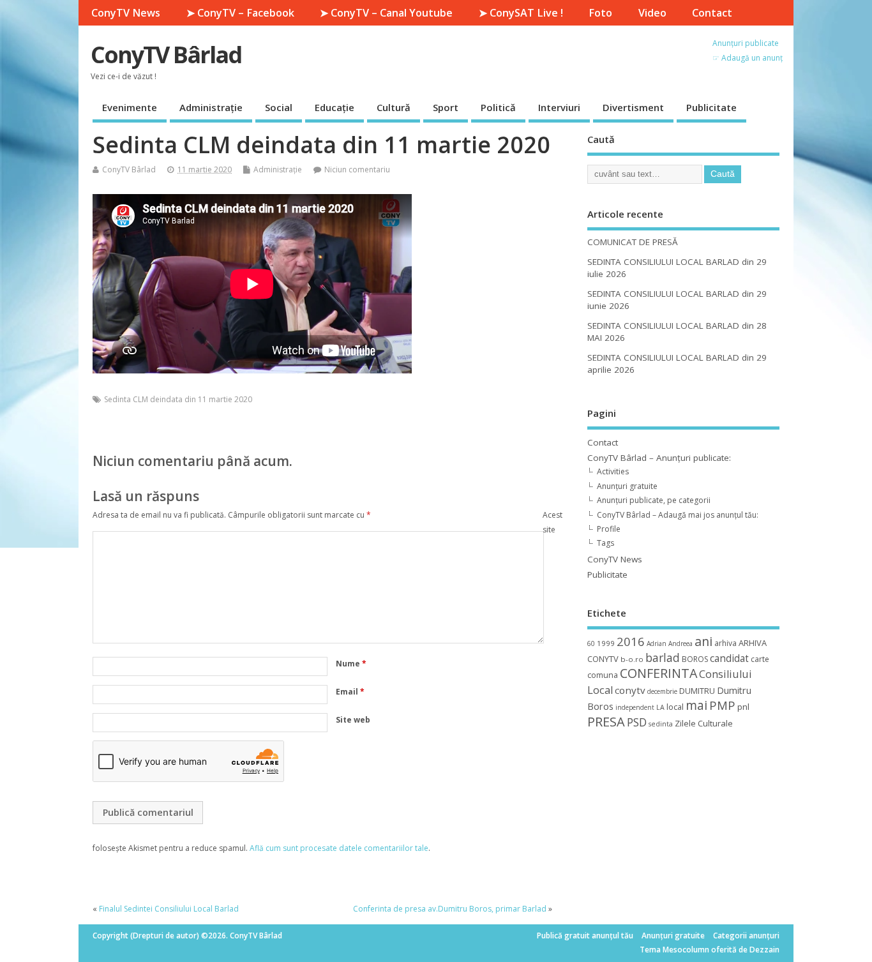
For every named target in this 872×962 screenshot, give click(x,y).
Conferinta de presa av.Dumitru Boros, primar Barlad (449, 908)
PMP (722, 705)
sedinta (661, 723)
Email (350, 691)
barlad (662, 657)
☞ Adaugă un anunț (747, 57)
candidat (729, 658)
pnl (743, 706)
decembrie (662, 691)
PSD (637, 722)
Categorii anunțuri (746, 935)
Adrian (656, 643)
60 (591, 643)
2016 (631, 641)
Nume (351, 663)
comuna (602, 675)
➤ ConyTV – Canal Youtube (386, 13)
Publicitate (711, 107)
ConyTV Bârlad (166, 54)
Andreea (680, 643)
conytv (630, 690)
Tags (605, 542)
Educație (334, 107)
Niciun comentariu (357, 169)
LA (660, 707)
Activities (613, 471)
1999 (606, 643)
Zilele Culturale (704, 723)
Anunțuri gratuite (627, 486)
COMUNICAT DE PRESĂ (632, 242)
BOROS (695, 659)
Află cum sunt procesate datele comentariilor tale (339, 848)
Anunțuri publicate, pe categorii (653, 500)
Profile (608, 528)
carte (760, 659)
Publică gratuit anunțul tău (585, 935)
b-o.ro (631, 659)
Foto (600, 13)
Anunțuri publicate (745, 43)
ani (703, 641)
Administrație (211, 107)
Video (652, 13)
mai (696, 705)
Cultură (393, 107)
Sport (445, 107)
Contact (712, 13)
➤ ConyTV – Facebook (240, 13)
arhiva (725, 643)
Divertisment (633, 107)
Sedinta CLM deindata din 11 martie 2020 (178, 399)
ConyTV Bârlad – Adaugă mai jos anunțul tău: (677, 514)
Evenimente (129, 107)
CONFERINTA (658, 673)
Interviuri (559, 107)
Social (278, 107)
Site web (353, 719)
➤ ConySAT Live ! (521, 13)
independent (634, 707)
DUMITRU (697, 690)
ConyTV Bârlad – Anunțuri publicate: (659, 457)
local (675, 706)
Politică (498, 107)
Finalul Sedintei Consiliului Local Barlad (169, 908)
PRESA (606, 721)
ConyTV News (125, 13)
